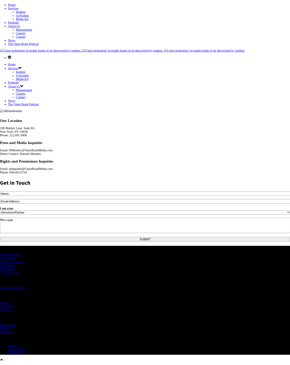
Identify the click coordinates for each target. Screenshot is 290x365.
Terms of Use (16, 353)
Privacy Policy (17, 349)
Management (24, 29)
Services (13, 8)
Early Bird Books (11, 254)
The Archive (8, 258)
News (11, 40)
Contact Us (7, 332)
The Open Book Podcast (23, 44)
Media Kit (22, 19)
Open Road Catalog (12, 287)
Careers (20, 33)
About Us (14, 26)
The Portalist (8, 265)
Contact (20, 36)
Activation (22, 15)
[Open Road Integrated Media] (122, 50)
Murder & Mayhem (12, 262)
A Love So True (10, 272)
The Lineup (7, 269)
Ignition (20, 12)
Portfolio (13, 22)
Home (12, 5)
